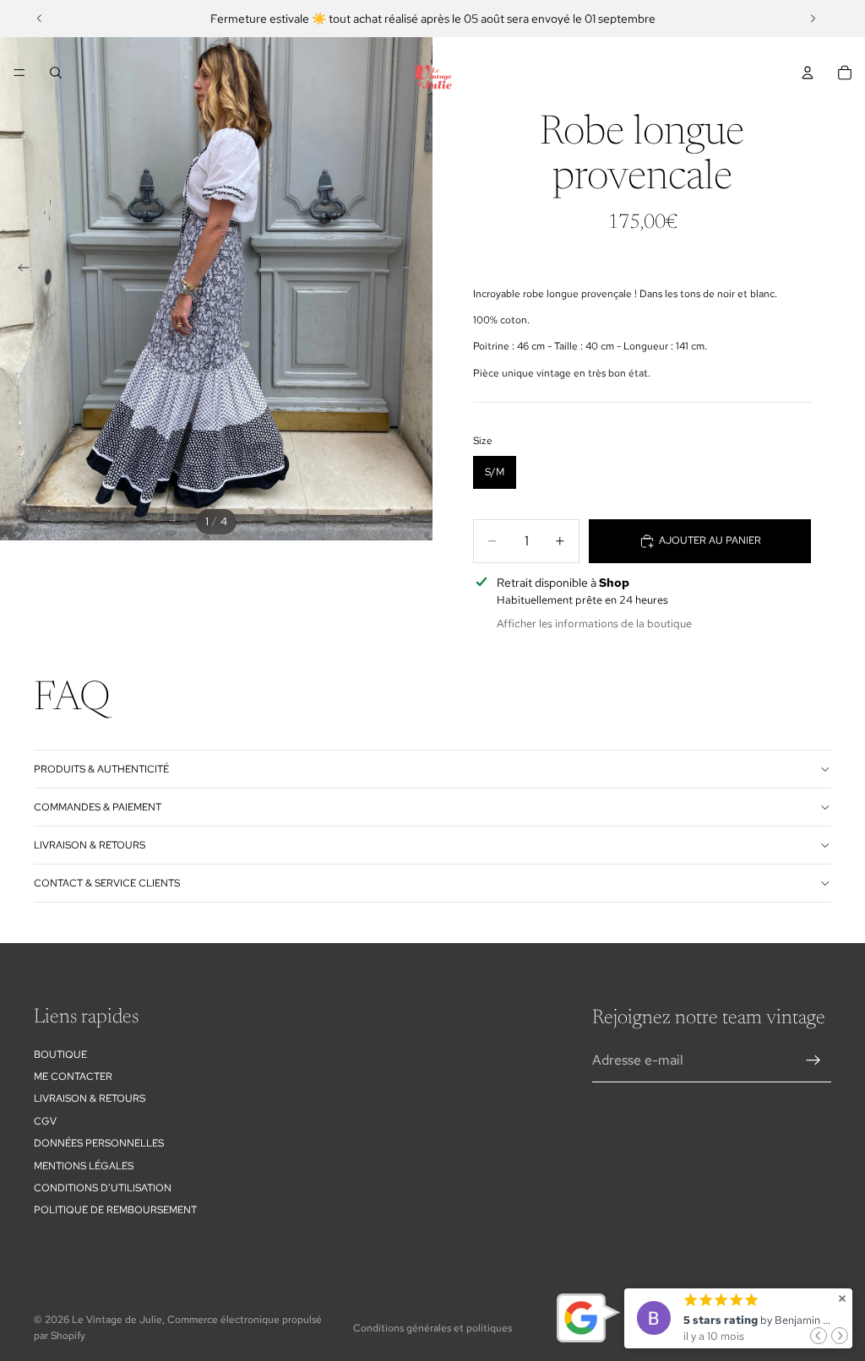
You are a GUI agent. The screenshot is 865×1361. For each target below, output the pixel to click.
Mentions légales (83, 1166)
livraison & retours (89, 845)
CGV (45, 1121)
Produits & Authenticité (101, 769)
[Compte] (807, 72)
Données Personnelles (99, 1143)
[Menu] (19, 72)
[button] (818, 1335)
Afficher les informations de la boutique (594, 623)
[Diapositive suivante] (812, 18)
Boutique (60, 1054)
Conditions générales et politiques (432, 1328)
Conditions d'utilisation (102, 1188)
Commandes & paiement (97, 807)
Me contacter (73, 1076)
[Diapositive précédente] (39, 18)
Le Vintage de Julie (117, 1319)
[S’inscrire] (813, 1060)
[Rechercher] (55, 72)
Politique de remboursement (115, 1210)
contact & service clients (107, 883)
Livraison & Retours (89, 1098)
